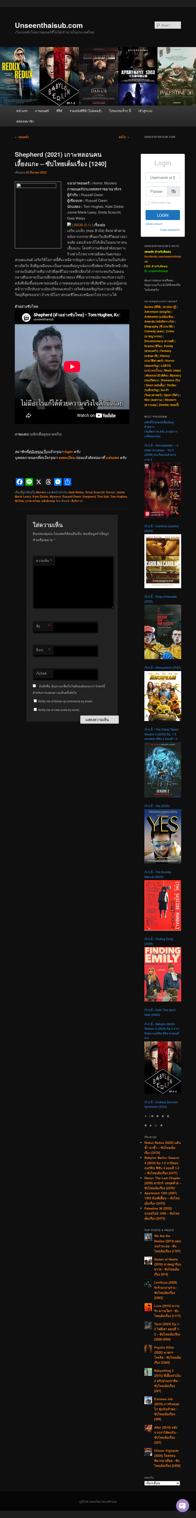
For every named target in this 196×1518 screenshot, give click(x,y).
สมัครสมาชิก (25, 121)
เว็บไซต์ (41, 673)
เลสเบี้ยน (155, 370)
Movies (41, 492)
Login (163, 215)
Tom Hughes (118, 496)
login (68, 451)
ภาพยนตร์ (42, 110)
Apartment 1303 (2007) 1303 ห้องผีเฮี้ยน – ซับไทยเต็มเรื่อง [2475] (162, 1198)
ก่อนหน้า (22, 137)
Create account (154, 224)
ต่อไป (124, 137)
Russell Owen (71, 496)
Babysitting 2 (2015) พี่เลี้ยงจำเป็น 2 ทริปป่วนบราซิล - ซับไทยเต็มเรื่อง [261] (167, 1380)
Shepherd (89, 496)
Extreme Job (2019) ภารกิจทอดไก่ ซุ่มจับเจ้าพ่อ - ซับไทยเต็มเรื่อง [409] (166, 1409)
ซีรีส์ (59, 110)
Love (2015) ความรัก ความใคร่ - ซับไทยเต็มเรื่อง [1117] (167, 1310)
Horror (110, 492)
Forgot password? (170, 229)
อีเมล (43, 650)
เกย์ (147, 370)
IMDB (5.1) (82, 224)
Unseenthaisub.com (49, 25)
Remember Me (161, 202)
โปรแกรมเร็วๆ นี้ (120, 110)
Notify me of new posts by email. (59, 710)
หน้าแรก (22, 110)
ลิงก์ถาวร (77, 501)
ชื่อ (43, 626)
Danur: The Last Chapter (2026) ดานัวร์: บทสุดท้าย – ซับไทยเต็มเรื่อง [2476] (162, 1183)
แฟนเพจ (112, 457)
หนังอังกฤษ (48, 501)
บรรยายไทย (32, 501)
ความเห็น (44, 561)
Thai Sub (103, 496)
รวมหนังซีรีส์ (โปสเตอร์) (85, 110)
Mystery (55, 496)
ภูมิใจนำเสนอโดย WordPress (98, 1501)
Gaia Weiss (76, 492)
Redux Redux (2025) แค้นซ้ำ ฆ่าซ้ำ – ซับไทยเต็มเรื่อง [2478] (162, 1147)
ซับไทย (19, 501)
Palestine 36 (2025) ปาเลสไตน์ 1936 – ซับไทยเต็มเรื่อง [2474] (162, 1213)
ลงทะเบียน (66, 457)
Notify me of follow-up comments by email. (65, 701)
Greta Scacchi (94, 492)
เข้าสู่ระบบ (145, 110)
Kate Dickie (40, 496)
